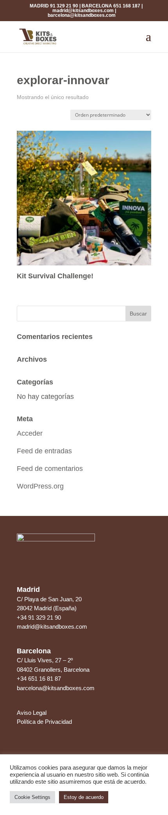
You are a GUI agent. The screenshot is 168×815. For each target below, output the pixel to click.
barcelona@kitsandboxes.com (82, 15)
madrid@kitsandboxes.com (83, 10)
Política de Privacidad (44, 721)
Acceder (30, 433)
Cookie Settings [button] (32, 797)
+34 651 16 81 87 (39, 678)
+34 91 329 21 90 (39, 617)
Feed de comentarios (50, 468)
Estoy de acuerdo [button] (84, 797)
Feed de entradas (44, 451)
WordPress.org (40, 486)
